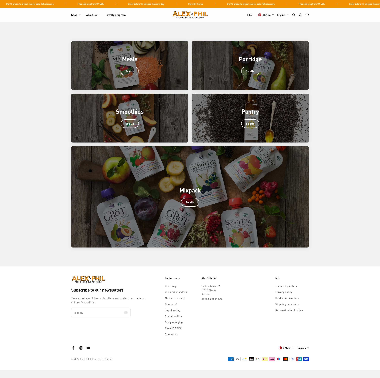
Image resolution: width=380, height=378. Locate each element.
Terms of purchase (286, 286)
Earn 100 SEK (173, 328)
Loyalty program (116, 14)
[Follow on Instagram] (81, 348)
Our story (170, 286)
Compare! (171, 304)
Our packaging (174, 322)
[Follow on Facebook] (73, 348)
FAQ (249, 14)
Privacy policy (283, 291)
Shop (74, 14)
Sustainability (173, 316)
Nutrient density (175, 298)
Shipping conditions (287, 304)
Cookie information (287, 298)
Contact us (171, 334)
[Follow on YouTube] (88, 348)
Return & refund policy (289, 310)
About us (91, 14)
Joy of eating (172, 310)
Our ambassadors (176, 291)
